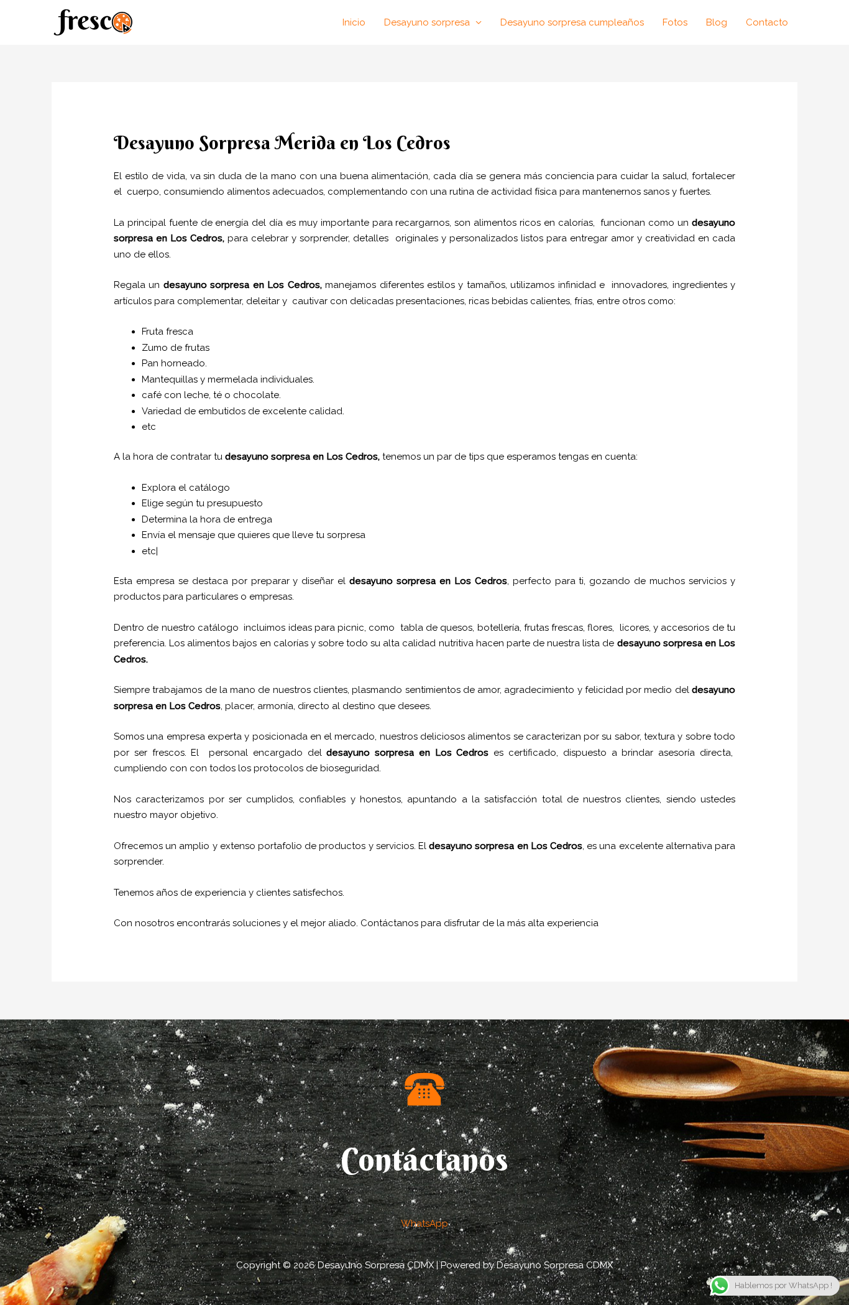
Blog (716, 22)
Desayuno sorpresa (427, 22)
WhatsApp (424, 1223)
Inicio (353, 22)
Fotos (675, 22)
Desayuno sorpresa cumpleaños (572, 22)
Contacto (767, 22)
